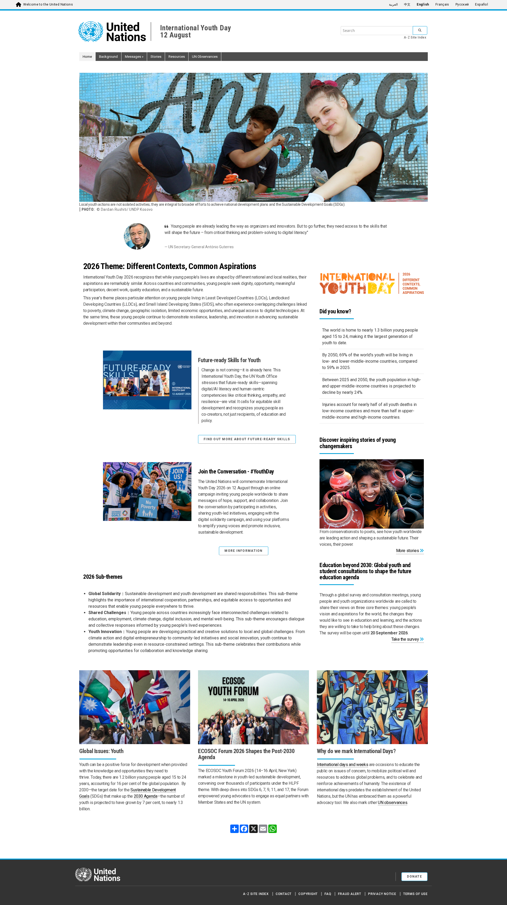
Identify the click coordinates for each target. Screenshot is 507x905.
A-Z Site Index (415, 37)
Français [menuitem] (442, 4)
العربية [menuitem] (393, 4)
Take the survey (405, 639)
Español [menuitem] (481, 4)
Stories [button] (156, 57)
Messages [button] (134, 57)
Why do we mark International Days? (356, 751)
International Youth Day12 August (195, 31)
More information (243, 551)
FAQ (328, 894)
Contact (284, 894)
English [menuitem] (423, 4)
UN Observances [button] (205, 57)
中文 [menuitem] (407, 4)
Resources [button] (176, 57)
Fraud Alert (349, 894)
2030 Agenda (145, 796)
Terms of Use (415, 894)
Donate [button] (414, 876)
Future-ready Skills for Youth (229, 360)
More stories (407, 550)
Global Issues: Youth (101, 751)
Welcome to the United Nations (48, 4)
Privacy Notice (382, 894)
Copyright (308, 894)
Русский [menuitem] (462, 4)
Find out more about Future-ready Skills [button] (247, 439)
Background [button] (108, 57)
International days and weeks (342, 764)
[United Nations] (114, 31)
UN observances (392, 802)
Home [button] (87, 57)
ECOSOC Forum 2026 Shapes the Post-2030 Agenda (246, 754)
